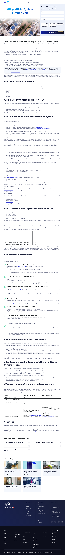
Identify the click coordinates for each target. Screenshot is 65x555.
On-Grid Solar (28, 513)
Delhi (5, 530)
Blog (46, 2)
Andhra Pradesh (36, 544)
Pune (24, 539)
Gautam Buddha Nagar (56, 530)
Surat (5, 543)
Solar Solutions (35, 2)
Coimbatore (35, 539)
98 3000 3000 (54, 505)
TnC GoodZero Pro (31, 552)
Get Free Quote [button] (57, 2)
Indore (15, 539)
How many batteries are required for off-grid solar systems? (14, 450)
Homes (27, 504)
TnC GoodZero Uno (38, 552)
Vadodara (6, 545)
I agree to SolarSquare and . (49, 28)
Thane (24, 541)
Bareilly (53, 539)
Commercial (28, 506)
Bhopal (15, 536)
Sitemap (39, 518)
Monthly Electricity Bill (44, 21)
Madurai (34, 542)
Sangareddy (45, 533)
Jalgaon (24, 533)
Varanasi (53, 535)
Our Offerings (27, 2)
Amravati (25, 530)
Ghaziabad (54, 536)
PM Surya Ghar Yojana (40, 511)
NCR (5, 533)
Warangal (44, 536)
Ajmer (34, 530)
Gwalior (15, 537)
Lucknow (54, 533)
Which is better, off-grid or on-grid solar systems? (45, 445)
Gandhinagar (6, 542)
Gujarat (5, 537)
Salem (34, 540)
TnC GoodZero (25, 552)
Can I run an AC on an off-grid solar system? (44, 442)
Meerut (53, 541)
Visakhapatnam (36, 547)
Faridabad (6, 535)
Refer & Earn (40, 515)
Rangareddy (45, 532)
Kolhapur (25, 542)
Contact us (40, 522)
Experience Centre (41, 513)
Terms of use (50, 28)
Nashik (24, 538)
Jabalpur (15, 540)
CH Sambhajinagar (26, 532)
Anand (5, 540)
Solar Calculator (41, 516)
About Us (39, 504)
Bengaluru (15, 530)
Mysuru (15, 532)
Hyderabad (45, 530)
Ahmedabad (6, 539)
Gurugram (6, 532)
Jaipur (34, 532)
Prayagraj (54, 542)
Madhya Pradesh (17, 534)
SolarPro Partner (41, 506)
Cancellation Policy (50, 552)
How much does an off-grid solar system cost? (13, 442)
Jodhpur (34, 533)
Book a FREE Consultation (55, 32)
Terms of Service (18, 552)
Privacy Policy (55, 28)
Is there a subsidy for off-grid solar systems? (13, 445)
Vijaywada (35, 546)
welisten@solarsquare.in (57, 507)
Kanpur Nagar (54, 532)
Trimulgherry (45, 535)
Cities (42, 2)
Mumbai (24, 535)
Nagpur (24, 536)
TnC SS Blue (44, 552)
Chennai (34, 537)
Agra (53, 538)
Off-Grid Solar (28, 515)
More (50, 2)
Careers (39, 520)
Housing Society (28, 508)
